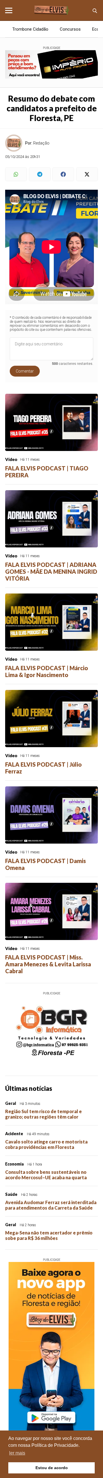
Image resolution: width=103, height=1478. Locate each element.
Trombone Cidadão (30, 29)
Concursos (70, 29)
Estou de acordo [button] (51, 1467)
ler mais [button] (17, 1453)
